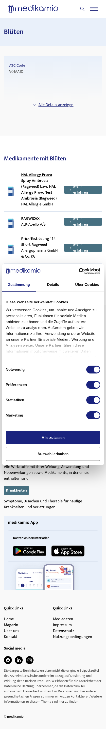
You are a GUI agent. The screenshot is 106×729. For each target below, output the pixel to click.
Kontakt (10, 637)
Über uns (11, 631)
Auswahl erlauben (53, 454)
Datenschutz (63, 631)
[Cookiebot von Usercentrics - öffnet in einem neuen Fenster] (78, 271)
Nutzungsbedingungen (72, 637)
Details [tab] (53, 284)
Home (9, 619)
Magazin (11, 625)
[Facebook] (8, 660)
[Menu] (94, 8)
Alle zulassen (53, 437)
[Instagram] (30, 660)
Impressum (62, 625)
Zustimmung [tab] (19, 284)
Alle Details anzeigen (55, 105)
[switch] (93, 385)
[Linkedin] (19, 660)
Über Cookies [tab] (87, 284)
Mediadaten (63, 619)
